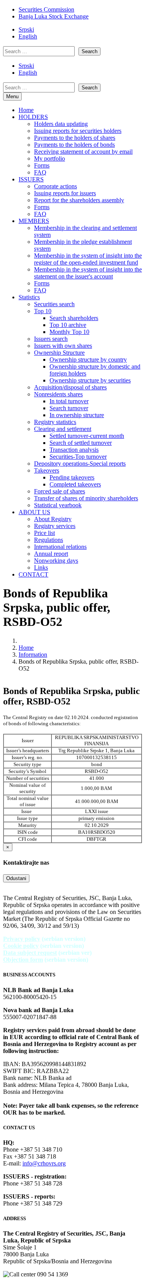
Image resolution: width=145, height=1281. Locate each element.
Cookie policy (21, 945)
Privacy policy (21, 939)
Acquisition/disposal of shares (70, 387)
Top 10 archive (67, 325)
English (28, 36)
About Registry (53, 519)
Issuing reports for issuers (65, 193)
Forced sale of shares (59, 491)
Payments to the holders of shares (74, 137)
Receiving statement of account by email (83, 151)
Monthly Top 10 (69, 332)
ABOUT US (34, 512)
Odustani (16, 878)
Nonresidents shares (58, 394)
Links (41, 567)
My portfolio (49, 158)
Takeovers (46, 470)
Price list (44, 533)
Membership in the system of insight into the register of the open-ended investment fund (88, 259)
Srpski (26, 29)
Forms (41, 165)
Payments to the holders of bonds (74, 144)
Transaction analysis (74, 449)
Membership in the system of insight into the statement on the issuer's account (88, 273)
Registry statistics (55, 422)
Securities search (54, 304)
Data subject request (30, 952)
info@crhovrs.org (44, 1163)
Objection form (23, 959)
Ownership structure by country (88, 359)
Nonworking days (56, 560)
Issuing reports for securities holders (77, 130)
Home (26, 110)
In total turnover (69, 401)
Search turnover (68, 408)
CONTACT (33, 574)
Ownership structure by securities (90, 380)
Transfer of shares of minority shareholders (86, 498)
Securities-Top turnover (78, 456)
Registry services (54, 526)
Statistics (29, 297)
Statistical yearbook (58, 505)
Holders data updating (61, 124)
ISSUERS (31, 179)
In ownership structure (76, 415)
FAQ (40, 172)
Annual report (51, 553)
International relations (60, 546)
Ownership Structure (59, 352)
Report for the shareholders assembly (79, 200)
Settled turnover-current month (86, 436)
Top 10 (42, 311)
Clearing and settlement (62, 429)
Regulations (48, 540)
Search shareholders (73, 318)
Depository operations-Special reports (80, 463)
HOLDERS (33, 117)
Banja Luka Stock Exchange (54, 16)
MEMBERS (34, 221)
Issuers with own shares (63, 345)
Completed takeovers (75, 484)
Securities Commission (46, 9)
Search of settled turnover (80, 442)
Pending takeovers (71, 477)
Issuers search (51, 338)
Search (89, 51)
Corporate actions (55, 186)
